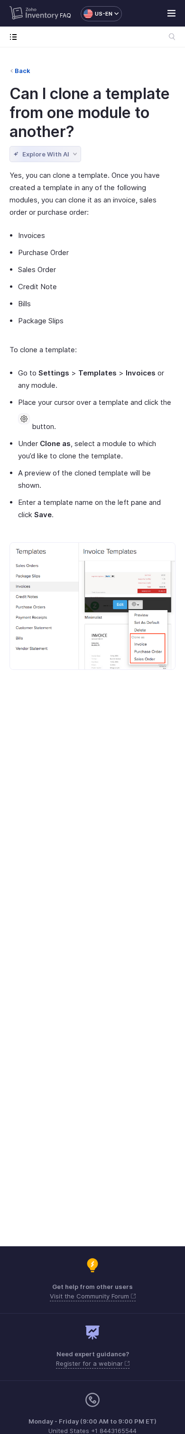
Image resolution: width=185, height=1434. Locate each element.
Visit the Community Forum (90, 1296)
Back (22, 70)
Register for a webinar (90, 1363)
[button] (96, 13)
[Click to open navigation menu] (15, 36)
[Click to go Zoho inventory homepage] (33, 13)
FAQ (65, 15)
